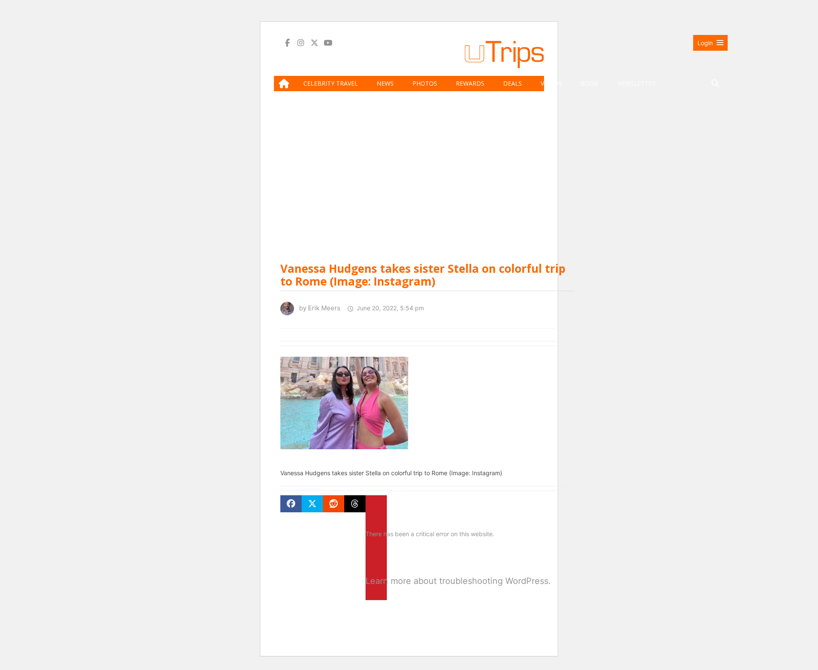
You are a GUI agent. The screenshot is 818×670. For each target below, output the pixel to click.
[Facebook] (287, 43)
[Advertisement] (504, 172)
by (317, 308)
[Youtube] (328, 43)
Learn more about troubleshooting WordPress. (376, 581)
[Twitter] (314, 43)
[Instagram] (301, 43)
